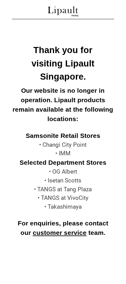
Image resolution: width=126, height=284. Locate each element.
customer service (60, 232)
